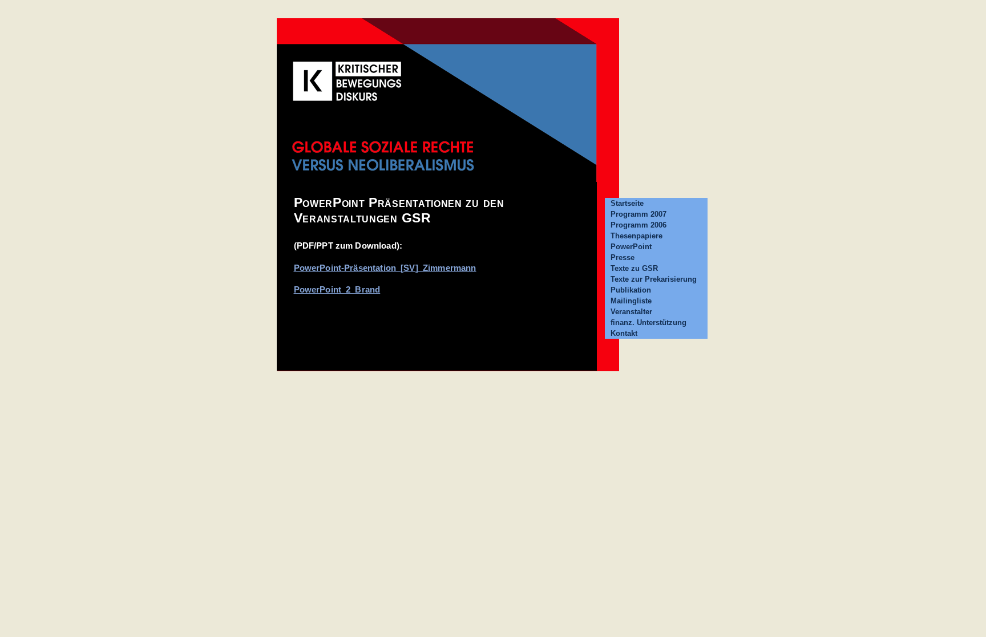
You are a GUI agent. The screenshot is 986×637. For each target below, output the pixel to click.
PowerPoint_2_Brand (337, 289)
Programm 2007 (638, 214)
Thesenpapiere (636, 236)
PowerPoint (631, 246)
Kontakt (624, 333)
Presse (623, 257)
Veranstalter (631, 311)
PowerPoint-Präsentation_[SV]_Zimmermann (385, 268)
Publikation (631, 290)
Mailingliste (631, 301)
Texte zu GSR (634, 268)
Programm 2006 (638, 225)
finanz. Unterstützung (648, 322)
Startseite (627, 203)
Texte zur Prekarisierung (654, 279)
